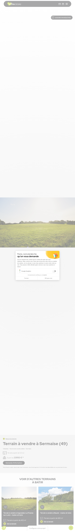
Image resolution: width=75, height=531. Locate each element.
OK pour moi (48, 278)
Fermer (26, 278)
